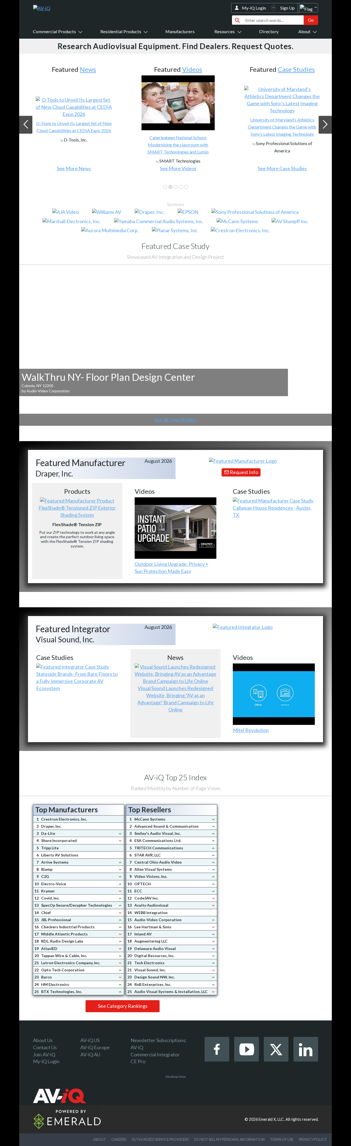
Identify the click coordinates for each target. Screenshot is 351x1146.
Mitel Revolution (251, 730)
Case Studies (293, 69)
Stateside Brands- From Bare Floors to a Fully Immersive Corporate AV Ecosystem (77, 681)
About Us (43, 1040)
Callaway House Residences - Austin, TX (272, 511)
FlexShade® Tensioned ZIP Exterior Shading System (77, 511)
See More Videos (175, 168)
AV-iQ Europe (95, 1047)
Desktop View (176, 1076)
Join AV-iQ (44, 1054)
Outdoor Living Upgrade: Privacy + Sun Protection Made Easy (171, 567)
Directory (269, 31)
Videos (189, 69)
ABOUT (99, 1139)
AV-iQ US (90, 1040)
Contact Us (45, 1047)
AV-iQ (137, 1047)
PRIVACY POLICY (312, 1139)
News (85, 69)
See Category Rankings (123, 1006)
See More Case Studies (279, 168)
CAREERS (118, 1139)
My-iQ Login (254, 7)
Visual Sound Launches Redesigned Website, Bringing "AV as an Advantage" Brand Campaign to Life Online (175, 699)
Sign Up (287, 7)
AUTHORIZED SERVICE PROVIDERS (160, 1139)
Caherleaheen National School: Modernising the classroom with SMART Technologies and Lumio (175, 144)
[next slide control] (325, 125)
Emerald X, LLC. (272, 1119)
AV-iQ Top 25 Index (175, 777)
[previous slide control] (25, 125)
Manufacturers (180, 31)
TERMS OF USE (281, 1139)
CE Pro (138, 1061)
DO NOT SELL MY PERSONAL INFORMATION (229, 1139)
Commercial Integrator (155, 1054)
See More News (71, 168)
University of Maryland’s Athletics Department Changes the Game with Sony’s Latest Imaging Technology (280, 127)
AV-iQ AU (90, 1054)
